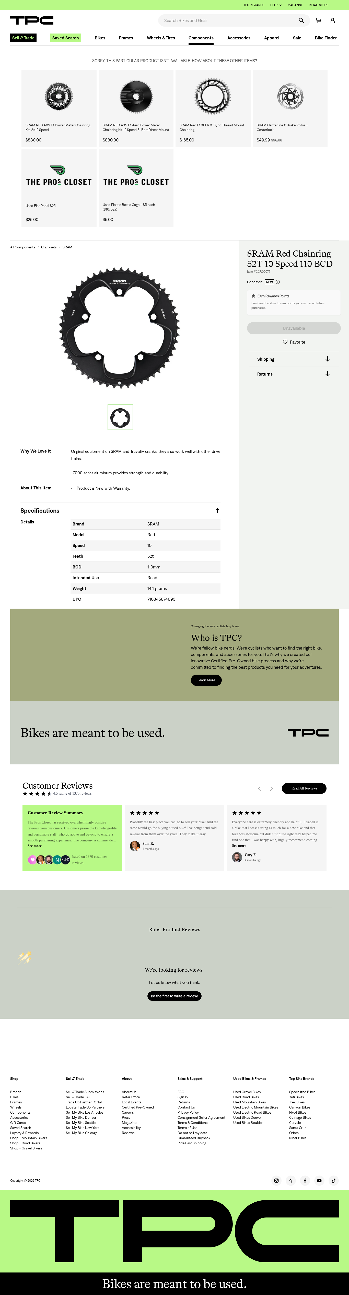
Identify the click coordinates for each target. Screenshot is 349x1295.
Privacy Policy (188, 1112)
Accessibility (131, 1128)
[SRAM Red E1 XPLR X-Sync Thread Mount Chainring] (213, 96)
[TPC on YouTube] (319, 1181)
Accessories (238, 38)
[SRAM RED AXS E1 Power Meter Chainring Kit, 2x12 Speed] (59, 96)
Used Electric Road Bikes (252, 1112)
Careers (128, 1112)
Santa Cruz (297, 1128)
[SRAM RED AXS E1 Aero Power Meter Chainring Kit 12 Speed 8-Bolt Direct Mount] (136, 96)
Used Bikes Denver (247, 1117)
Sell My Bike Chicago (82, 1133)
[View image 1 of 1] (120, 417)
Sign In (183, 1097)
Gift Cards (18, 1123)
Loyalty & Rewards (24, 1133)
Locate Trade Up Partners (85, 1107)
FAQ (181, 1092)
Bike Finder (326, 38)
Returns (184, 1102)
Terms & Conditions (192, 1123)
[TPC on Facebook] (305, 1181)
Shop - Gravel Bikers (26, 1148)
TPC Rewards (254, 5)
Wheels (15, 1107)
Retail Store (319, 5)
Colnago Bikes (300, 1117)
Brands (15, 1092)
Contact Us (186, 1107)
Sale (297, 38)
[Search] (301, 20)
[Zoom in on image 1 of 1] (120, 323)
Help (273, 5)
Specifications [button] (39, 510)
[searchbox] (226, 20)
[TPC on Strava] (291, 1181)
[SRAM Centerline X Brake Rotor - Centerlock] (290, 96)
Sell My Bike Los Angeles (84, 1112)
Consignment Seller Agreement (201, 1117)
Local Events (131, 1102)
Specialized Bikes (302, 1092)
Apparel (271, 38)
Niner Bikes (297, 1138)
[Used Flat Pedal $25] (59, 175)
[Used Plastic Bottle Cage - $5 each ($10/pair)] (136, 175)
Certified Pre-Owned (138, 1107)
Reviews (128, 1133)
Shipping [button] (265, 359)
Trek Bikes (297, 1102)
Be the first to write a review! (174, 996)
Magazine (295, 5)
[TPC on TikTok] (334, 1181)
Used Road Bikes (246, 1097)
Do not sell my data (192, 1133)
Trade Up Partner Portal (84, 1102)
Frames (126, 38)
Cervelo (295, 1123)
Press (126, 1117)
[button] (333, 20)
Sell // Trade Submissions (85, 1092)
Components (201, 38)
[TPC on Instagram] (276, 1181)
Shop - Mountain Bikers (28, 1138)
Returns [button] (265, 373)
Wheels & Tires (161, 38)
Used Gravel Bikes (247, 1092)
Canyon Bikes (299, 1107)
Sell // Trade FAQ (78, 1097)
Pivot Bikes (297, 1112)
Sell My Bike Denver (81, 1117)
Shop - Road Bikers (25, 1143)
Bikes (100, 38)
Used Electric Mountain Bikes (255, 1107)
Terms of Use (187, 1128)
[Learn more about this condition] (277, 282)
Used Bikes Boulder (248, 1123)
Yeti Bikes (296, 1097)
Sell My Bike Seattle (81, 1123)
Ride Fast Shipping (192, 1143)
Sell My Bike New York (82, 1128)
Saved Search (65, 38)
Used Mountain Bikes (249, 1102)
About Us (129, 1092)
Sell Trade (23, 38)
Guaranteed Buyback (194, 1138)
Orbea (294, 1133)
